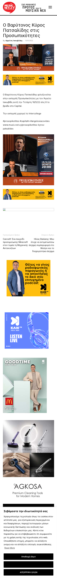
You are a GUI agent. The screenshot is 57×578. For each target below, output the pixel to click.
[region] (28, 542)
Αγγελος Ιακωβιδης (14, 40)
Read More (9, 548)
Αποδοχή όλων (28, 556)
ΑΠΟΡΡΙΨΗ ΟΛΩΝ (28, 572)
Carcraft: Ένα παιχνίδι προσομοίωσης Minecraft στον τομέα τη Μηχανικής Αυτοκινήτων (15, 244)
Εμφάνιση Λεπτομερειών (28, 564)
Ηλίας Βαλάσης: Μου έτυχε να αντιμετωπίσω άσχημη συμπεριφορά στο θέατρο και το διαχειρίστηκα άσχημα (41, 245)
